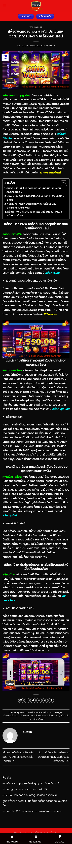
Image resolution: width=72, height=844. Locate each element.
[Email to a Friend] (39, 700)
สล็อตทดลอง (41, 832)
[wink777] (36, 6)
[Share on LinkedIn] (51, 700)
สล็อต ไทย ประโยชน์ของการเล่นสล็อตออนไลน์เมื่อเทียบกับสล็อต (34, 213)
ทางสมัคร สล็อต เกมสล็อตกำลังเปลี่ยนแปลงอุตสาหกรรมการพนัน (31, 206)
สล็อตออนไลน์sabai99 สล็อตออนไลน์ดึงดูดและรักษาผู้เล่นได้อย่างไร (19, 756)
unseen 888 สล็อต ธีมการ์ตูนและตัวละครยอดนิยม (30, 795)
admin (52, 45)
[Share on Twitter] (33, 700)
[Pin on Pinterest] (45, 700)
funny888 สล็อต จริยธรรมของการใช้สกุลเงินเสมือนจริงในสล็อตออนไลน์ (53, 756)
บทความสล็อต (36, 27)
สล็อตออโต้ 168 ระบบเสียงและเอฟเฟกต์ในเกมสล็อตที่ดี (32, 811)
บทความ (28, 832)
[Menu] (5, 6)
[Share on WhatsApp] (21, 700)
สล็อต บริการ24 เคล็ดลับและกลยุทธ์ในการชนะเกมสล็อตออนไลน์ (33, 190)
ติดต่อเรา (55, 832)
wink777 (16, 832)
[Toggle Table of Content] (62, 183)
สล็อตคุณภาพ (26, 715)
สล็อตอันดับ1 (53, 715)
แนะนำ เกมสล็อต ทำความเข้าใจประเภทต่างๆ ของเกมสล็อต (35, 198)
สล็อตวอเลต (40, 715)
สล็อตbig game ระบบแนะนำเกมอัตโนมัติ (25, 789)
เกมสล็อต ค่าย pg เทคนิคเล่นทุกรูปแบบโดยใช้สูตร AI (31, 783)
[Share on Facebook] (27, 700)
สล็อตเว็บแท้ (38, 719)
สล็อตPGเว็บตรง (10, 715)
